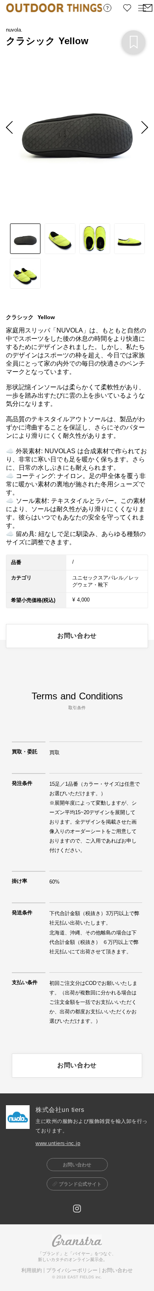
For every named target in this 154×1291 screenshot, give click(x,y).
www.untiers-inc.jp (58, 1143)
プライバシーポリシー (72, 1270)
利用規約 (31, 1270)
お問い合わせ (117, 1270)
